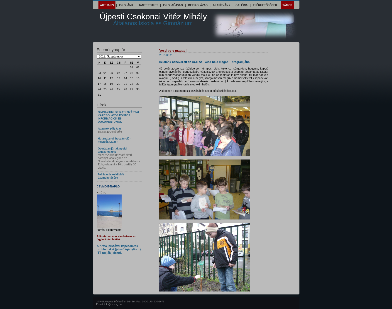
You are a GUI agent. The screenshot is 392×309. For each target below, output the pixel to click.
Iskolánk (126, 5)
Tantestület (148, 5)
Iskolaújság (173, 5)
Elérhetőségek (265, 5)
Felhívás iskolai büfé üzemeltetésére (111, 176)
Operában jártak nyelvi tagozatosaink (112, 150)
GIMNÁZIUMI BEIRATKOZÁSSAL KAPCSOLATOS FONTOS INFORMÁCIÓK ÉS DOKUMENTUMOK (119, 117)
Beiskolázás (198, 5)
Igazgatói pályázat (109, 128)
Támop (287, 5)
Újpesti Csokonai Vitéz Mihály (153, 19)
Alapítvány (221, 5)
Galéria (241, 5)
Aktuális (107, 5)
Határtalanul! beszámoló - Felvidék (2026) (114, 140)
